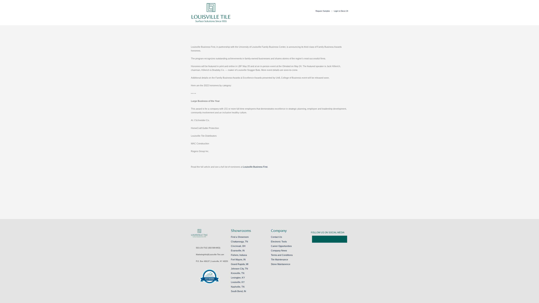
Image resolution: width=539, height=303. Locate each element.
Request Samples (323, 11)
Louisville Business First (255, 167)
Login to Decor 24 (341, 11)
